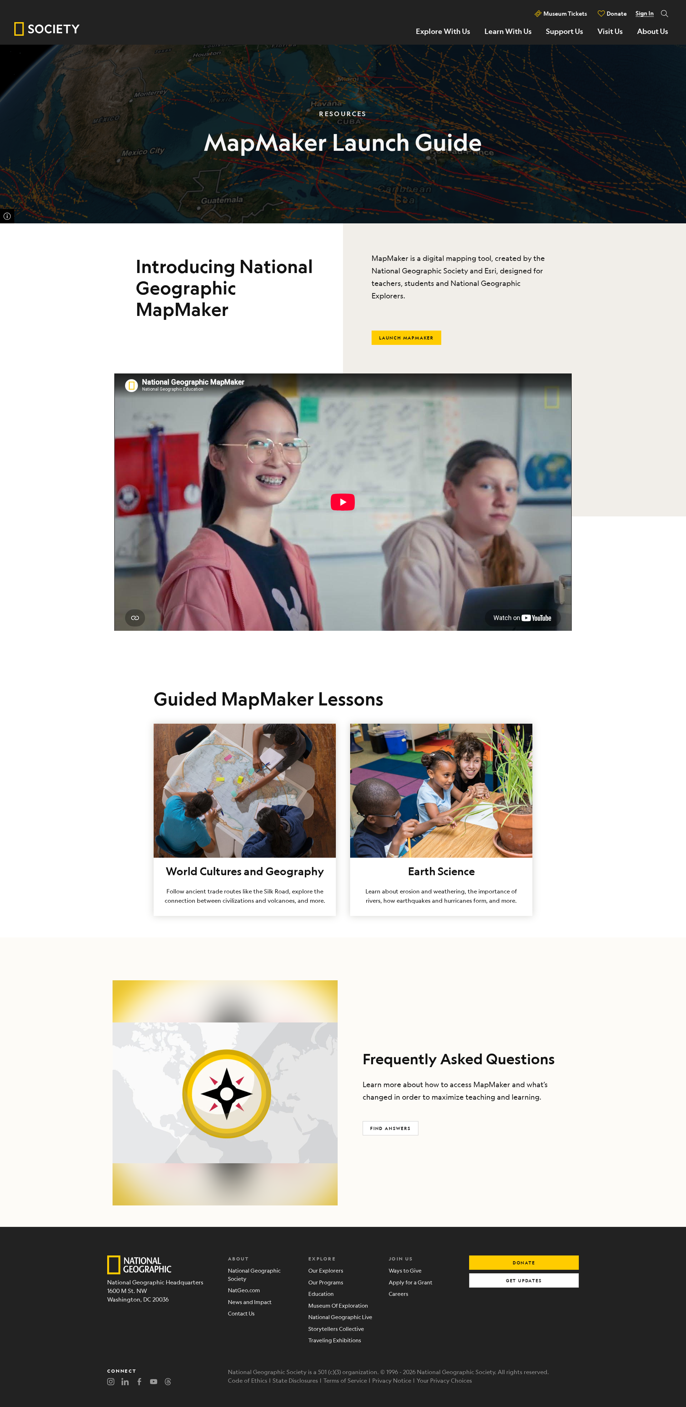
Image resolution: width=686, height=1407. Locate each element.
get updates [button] (524, 1280)
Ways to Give (405, 1270)
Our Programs (325, 1282)
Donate (617, 13)
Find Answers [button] (390, 1128)
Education (321, 1293)
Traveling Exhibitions (334, 1340)
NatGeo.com (244, 1290)
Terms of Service (345, 1380)
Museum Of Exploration (338, 1305)
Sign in (645, 13)
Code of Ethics (247, 1380)
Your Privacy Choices (444, 1380)
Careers (398, 1293)
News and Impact (250, 1301)
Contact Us (241, 1313)
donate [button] (524, 1262)
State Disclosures (295, 1380)
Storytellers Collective (336, 1328)
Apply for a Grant (410, 1282)
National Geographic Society (254, 1274)
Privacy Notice (391, 1380)
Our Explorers (325, 1270)
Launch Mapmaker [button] (406, 338)
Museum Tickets (565, 13)
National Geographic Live (340, 1316)
